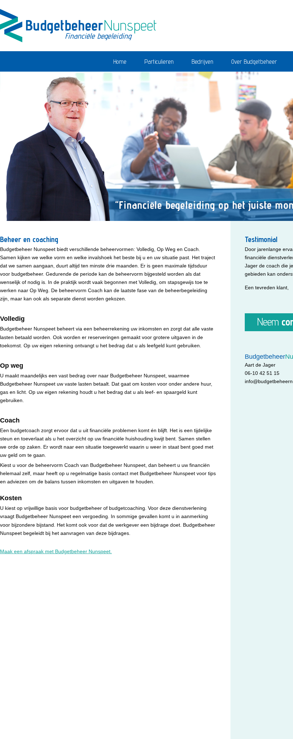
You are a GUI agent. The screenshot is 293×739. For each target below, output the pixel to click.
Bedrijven (202, 61)
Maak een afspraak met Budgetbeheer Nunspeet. (56, 551)
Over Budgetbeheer (254, 61)
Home (119, 61)
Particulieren (159, 61)
